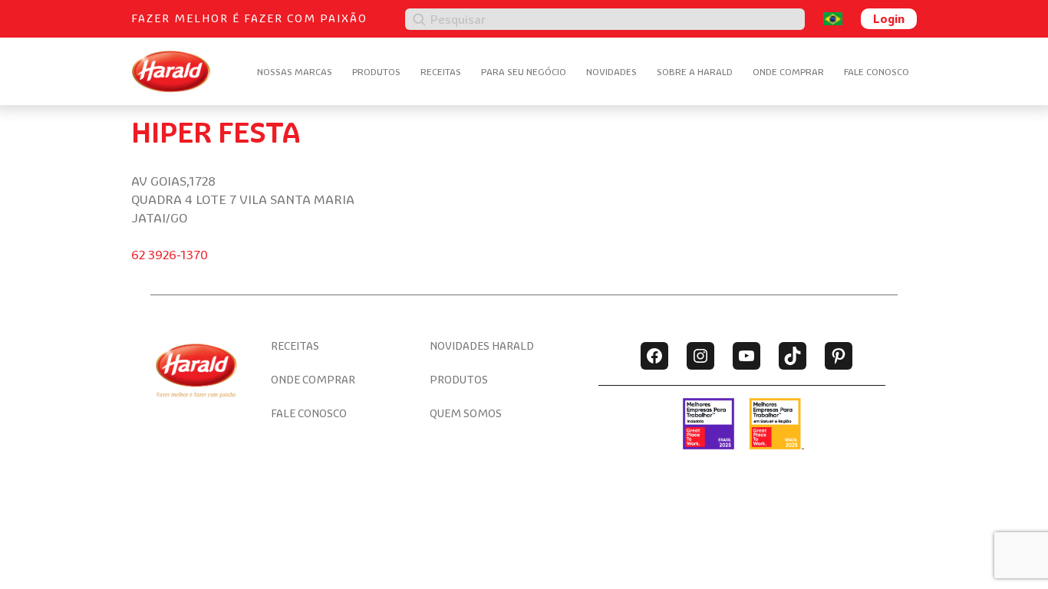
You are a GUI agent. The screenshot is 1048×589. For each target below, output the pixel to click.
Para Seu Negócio (523, 71)
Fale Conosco (876, 71)
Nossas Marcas (294, 71)
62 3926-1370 (169, 254)
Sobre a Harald (695, 71)
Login (889, 18)
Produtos (376, 71)
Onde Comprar (788, 71)
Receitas (440, 71)
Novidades (611, 71)
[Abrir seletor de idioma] (832, 18)
